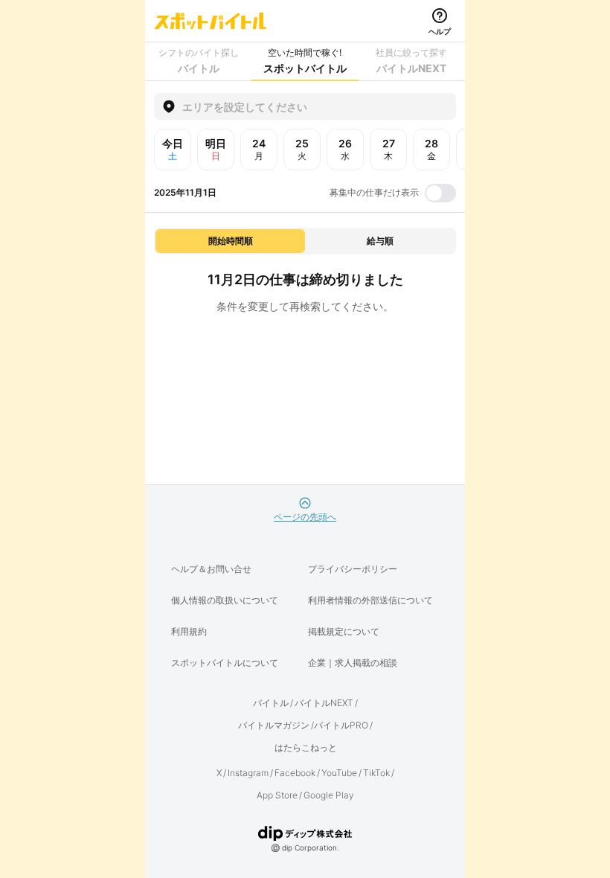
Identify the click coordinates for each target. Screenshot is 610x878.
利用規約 (189, 631)
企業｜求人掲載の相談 (352, 662)
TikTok (376, 772)
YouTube (339, 772)
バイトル (271, 702)
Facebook (294, 772)
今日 (172, 149)
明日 (215, 149)
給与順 (380, 240)
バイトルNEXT (324, 702)
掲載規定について (343, 631)
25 (302, 149)
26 (345, 149)
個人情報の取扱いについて (224, 600)
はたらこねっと (305, 747)
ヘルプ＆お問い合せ (211, 568)
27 (388, 149)
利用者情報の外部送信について (370, 600)
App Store (277, 795)
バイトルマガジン (273, 725)
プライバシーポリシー (352, 568)
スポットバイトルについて (224, 662)
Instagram (248, 772)
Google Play (329, 795)
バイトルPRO (341, 725)
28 (431, 149)
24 (259, 149)
